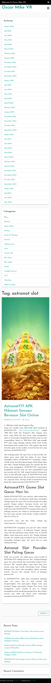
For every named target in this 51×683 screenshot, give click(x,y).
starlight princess (10, 271)
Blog (5, 217)
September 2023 (10, 184)
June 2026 (8, 35)
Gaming (7, 230)
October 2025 (9, 71)
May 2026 (8, 40)
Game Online (9, 226)
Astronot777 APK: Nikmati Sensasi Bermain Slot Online (21, 410)
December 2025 (10, 62)
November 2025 (10, 67)
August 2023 (9, 189)
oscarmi (27, 419)
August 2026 (9, 26)
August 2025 (9, 80)
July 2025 (7, 85)
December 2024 (10, 116)
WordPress (17, 680)
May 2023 (8, 202)
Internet (7, 240)
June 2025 (8, 89)
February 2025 (9, 107)
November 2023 (10, 175)
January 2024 (9, 166)
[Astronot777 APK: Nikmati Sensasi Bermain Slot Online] (25, 348)
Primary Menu (48, 8)
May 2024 (8, 148)
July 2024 (7, 139)
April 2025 (8, 98)
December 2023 (10, 171)
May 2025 (8, 94)
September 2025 (10, 76)
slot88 (6, 267)
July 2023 (7, 193)
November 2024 (10, 121)
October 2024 (9, 125)
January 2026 (9, 58)
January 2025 (9, 112)
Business (7, 221)
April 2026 (8, 44)
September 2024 (10, 130)
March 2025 (8, 103)
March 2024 (8, 157)
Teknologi (7, 280)
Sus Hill (32, 680)
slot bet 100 (8, 253)
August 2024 (9, 134)
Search (43, 613)
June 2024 (8, 143)
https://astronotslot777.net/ (29, 430)
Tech (6, 276)
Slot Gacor (8, 258)
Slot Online (8, 262)
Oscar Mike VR (17, 7)
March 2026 (8, 49)
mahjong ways (9, 244)
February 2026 (9, 53)
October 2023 (9, 180)
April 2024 (8, 153)
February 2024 (9, 162)
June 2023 (8, 198)
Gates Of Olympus (11, 235)
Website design (9, 285)
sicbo (6, 249)
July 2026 (7, 31)
